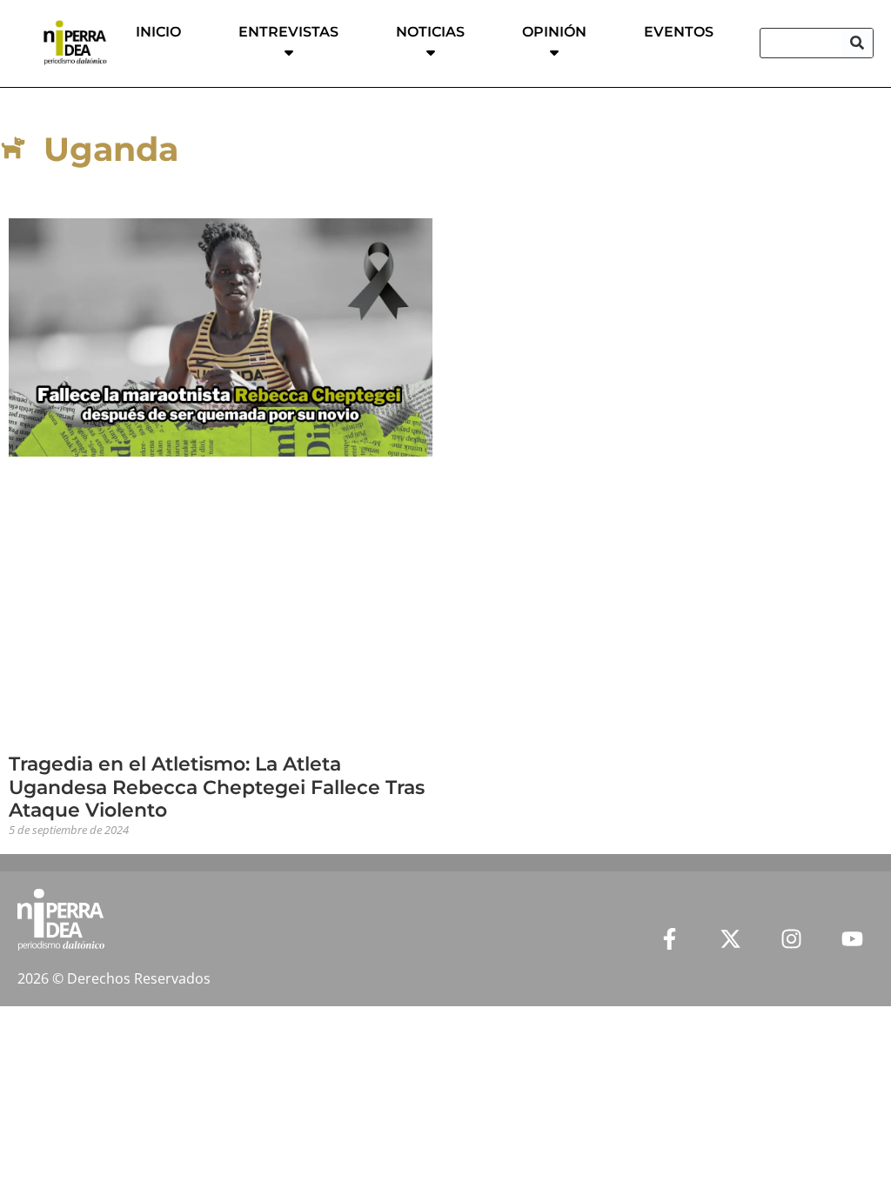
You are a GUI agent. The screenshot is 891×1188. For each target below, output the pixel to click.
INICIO (158, 31)
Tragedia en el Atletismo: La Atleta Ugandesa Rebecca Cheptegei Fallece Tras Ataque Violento (217, 787)
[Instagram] (791, 939)
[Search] (857, 43)
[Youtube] (852, 939)
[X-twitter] (730, 939)
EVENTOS (678, 31)
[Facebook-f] (669, 939)
